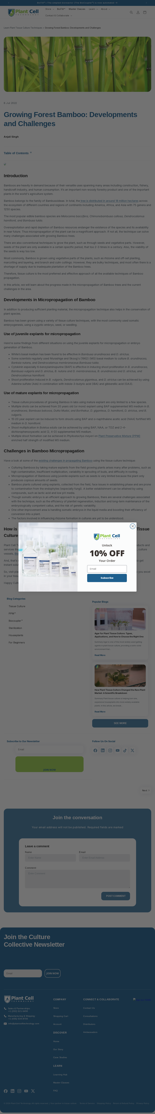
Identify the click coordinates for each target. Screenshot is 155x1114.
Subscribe (107, 578)
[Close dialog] (132, 526)
